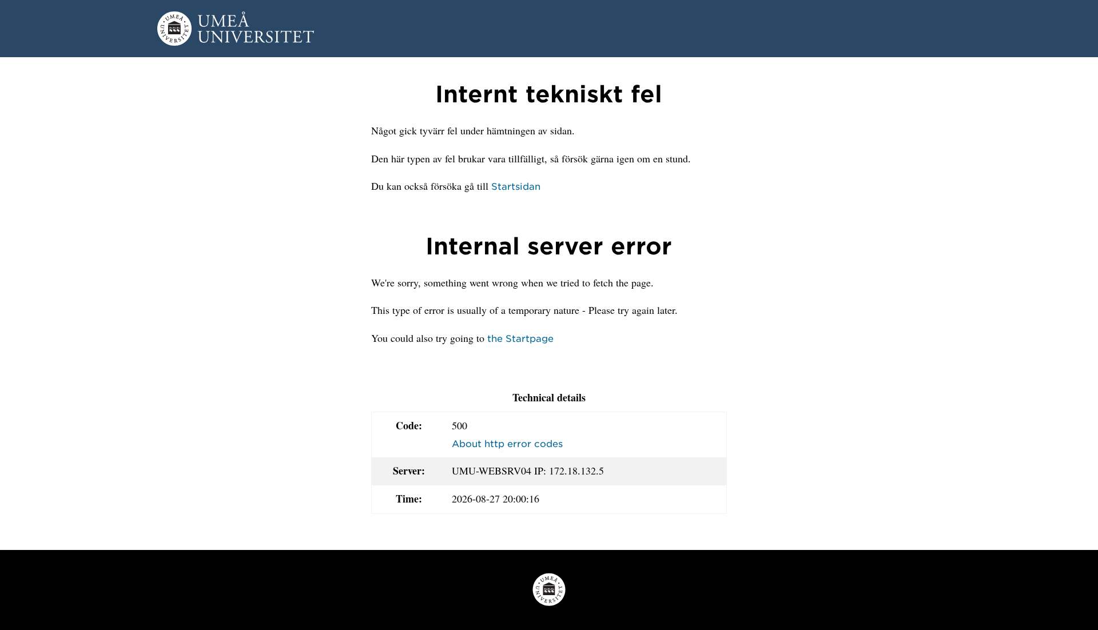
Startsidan (515, 186)
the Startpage (520, 338)
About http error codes (507, 443)
